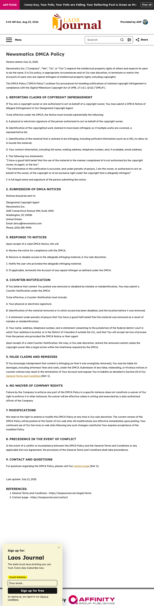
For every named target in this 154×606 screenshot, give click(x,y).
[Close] (58, 547)
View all (146, 4)
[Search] (122, 39)
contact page (81, 466)
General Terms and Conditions (23, 375)
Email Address (17, 577)
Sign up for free (32, 590)
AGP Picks (10, 4)
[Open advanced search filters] (129, 39)
